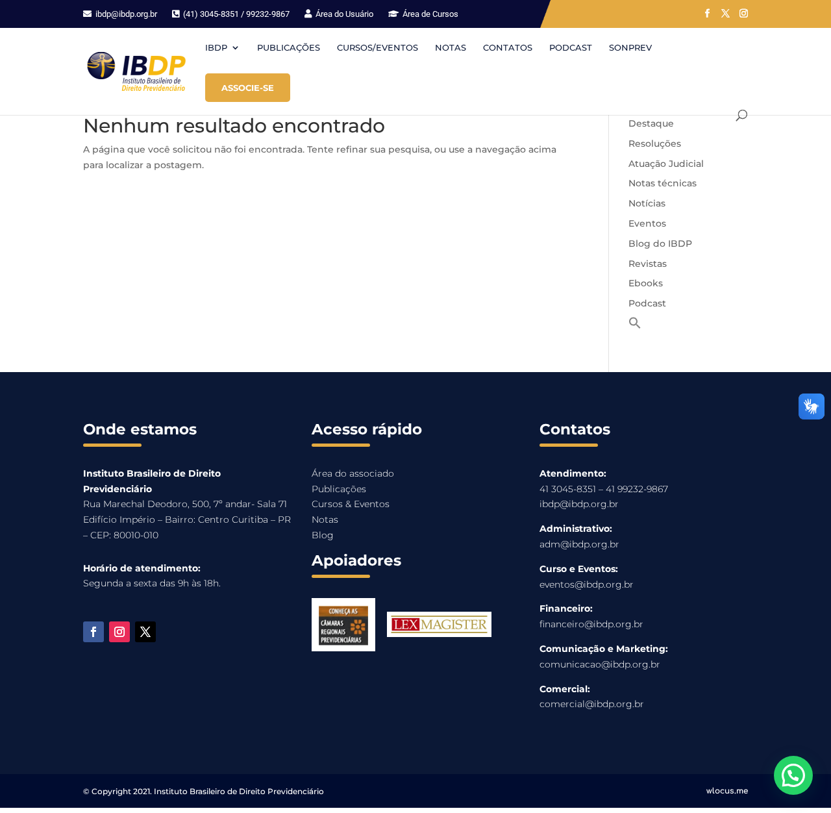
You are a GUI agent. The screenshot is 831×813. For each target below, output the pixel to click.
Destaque (651, 123)
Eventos (647, 223)
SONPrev (630, 48)
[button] (634, 326)
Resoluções (654, 143)
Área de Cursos (429, 14)
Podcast (570, 48)
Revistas (647, 263)
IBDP (216, 48)
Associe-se (247, 87)
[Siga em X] (145, 631)
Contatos (507, 48)
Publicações (288, 48)
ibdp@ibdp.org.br (125, 14)
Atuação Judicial (666, 163)
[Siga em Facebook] (93, 631)
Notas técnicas (662, 183)
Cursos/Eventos (377, 48)
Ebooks (645, 283)
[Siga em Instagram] (119, 631)
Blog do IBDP (660, 243)
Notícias (646, 203)
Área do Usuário (343, 14)
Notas (450, 48)
